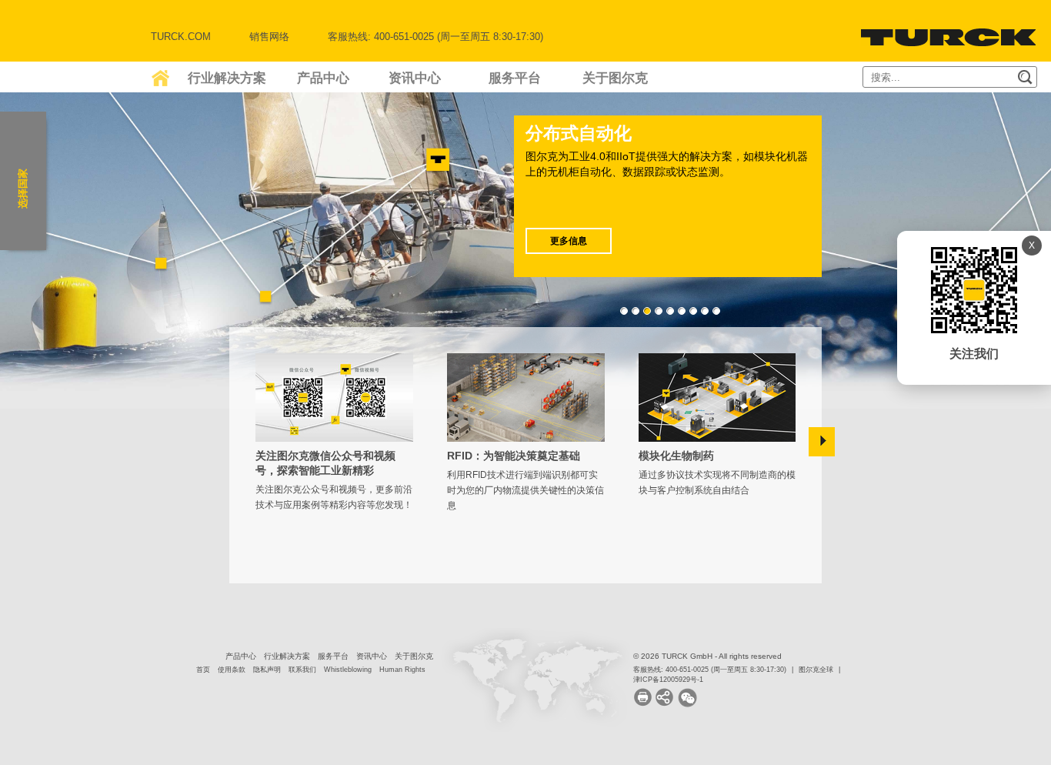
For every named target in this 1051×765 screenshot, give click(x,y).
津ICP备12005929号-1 (668, 679)
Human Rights (402, 669)
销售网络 (269, 36)
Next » (822, 441)
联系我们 (302, 669)
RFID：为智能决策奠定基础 (513, 456)
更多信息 (568, 241)
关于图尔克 (615, 78)
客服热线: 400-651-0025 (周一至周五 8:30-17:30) (709, 669)
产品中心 (323, 78)
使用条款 (231, 669)
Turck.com (181, 36)
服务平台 (515, 78)
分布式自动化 (579, 133)
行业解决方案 (227, 78)
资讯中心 (415, 78)
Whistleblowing (348, 669)
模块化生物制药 (676, 456)
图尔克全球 (816, 669)
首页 (203, 669)
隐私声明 (267, 669)
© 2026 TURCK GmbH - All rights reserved (707, 656)
